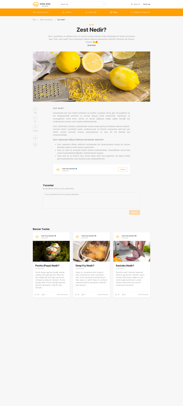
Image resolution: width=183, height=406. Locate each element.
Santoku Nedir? (125, 265)
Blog (115, 12)
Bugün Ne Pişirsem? (142, 12)
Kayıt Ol (137, 4)
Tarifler (68, 12)
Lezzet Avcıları (42, 12)
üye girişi (67, 194)
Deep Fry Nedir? (85, 265)
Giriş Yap (146, 4)
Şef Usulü (92, 12)
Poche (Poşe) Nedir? (47, 265)
